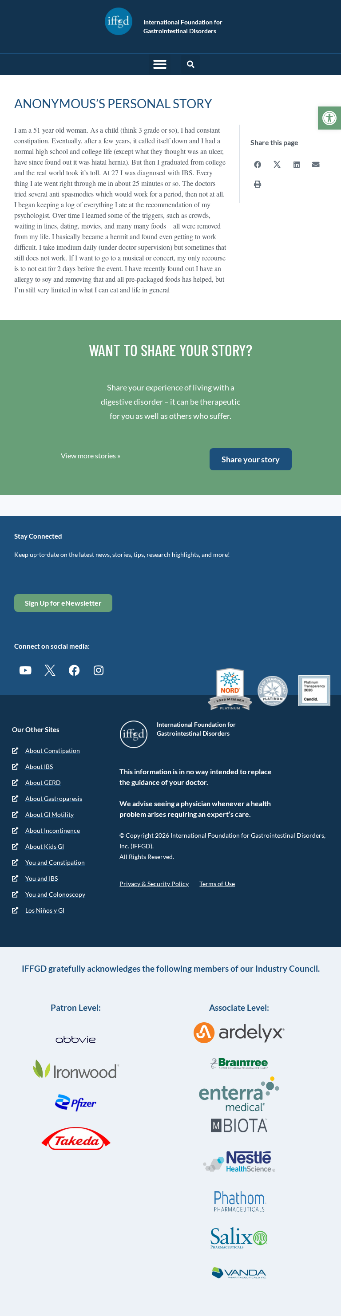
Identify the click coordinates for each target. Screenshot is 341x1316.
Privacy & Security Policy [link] (154, 883)
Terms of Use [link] (217, 883)
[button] (159, 64)
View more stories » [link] (90, 455)
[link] (329, 118)
